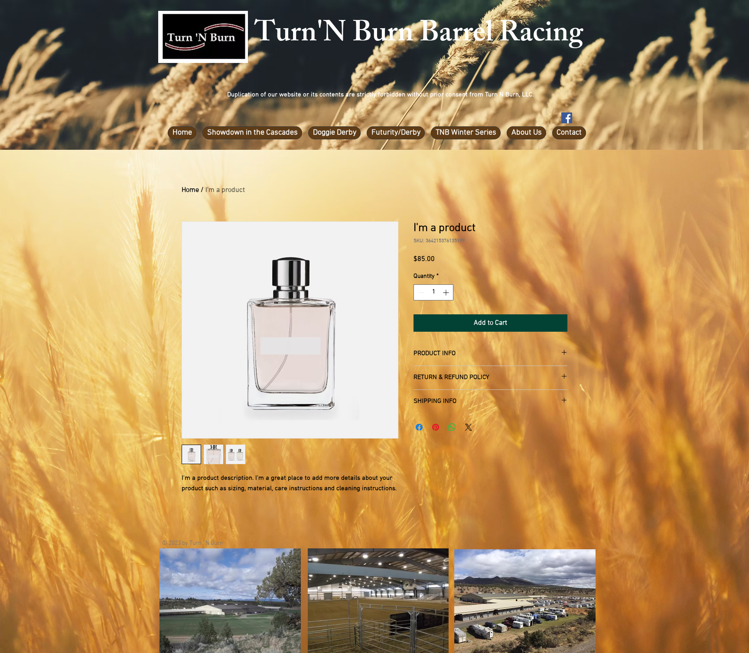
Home (190, 190)
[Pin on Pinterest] (435, 427)
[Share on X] (468, 427)
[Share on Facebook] (419, 427)
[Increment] (446, 292)
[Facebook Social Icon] (566, 117)
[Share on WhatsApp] (452, 427)
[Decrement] (420, 292)
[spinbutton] (433, 292)
